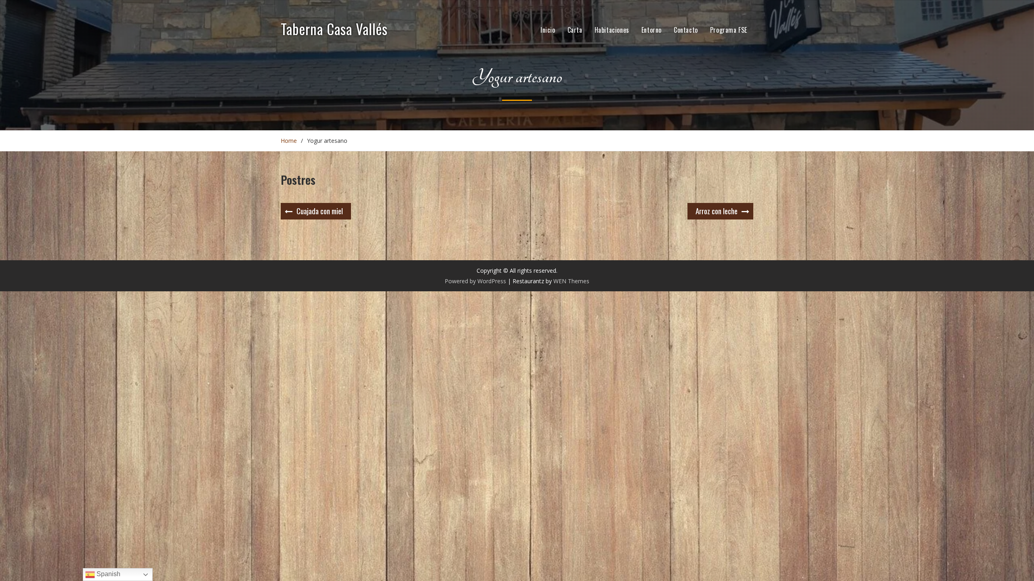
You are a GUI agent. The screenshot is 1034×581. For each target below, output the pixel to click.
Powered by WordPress (475, 281)
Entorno (651, 30)
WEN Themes (571, 281)
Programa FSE (728, 30)
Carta (574, 30)
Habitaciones (612, 30)
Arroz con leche (717, 210)
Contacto (686, 30)
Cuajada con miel (319, 210)
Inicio (547, 30)
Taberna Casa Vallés (334, 28)
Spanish (107, 574)
